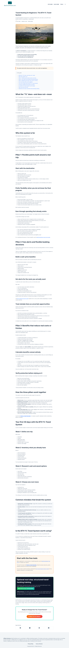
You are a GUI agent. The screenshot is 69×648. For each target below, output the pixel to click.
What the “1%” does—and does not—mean (27, 75)
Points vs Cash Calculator (26, 416)
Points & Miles (30, 21)
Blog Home (56, 4)
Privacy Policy (30, 643)
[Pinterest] (39, 628)
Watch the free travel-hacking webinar (25, 588)
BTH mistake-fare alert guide (22, 298)
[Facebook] (20, 628)
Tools (61, 4)
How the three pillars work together (26, 81)
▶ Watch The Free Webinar (34, 616)
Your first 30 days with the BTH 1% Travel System (28, 83)
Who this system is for (23, 76)
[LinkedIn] (48, 628)
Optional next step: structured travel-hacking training (29, 88)
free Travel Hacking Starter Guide (42, 568)
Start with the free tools (23, 87)
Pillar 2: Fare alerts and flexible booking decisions (28, 79)
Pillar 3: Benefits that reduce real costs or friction (28, 80)
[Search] (65, 4)
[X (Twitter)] (29, 628)
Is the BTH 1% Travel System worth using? (27, 85)
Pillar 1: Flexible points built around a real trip (27, 77)
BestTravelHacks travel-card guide (43, 237)
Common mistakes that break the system (27, 84)
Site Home (50, 4)
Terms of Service (39, 643)
